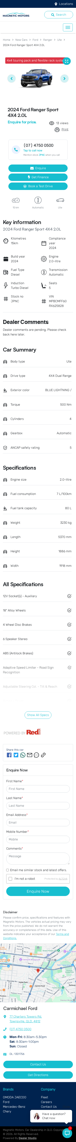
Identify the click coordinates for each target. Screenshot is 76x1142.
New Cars (21, 40)
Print (65, 129)
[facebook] (9, 755)
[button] (68, 27)
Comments (14, 848)
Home (6, 40)
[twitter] (16, 755)
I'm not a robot (25, 879)
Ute (59, 40)
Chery (7, 1111)
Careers (46, 1102)
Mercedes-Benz (14, 1107)
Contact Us (38, 1064)
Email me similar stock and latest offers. (38, 870)
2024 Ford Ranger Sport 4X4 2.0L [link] (24, 45)
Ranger (47, 40)
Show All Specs (38, 715)
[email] (30, 755)
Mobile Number (17, 832)
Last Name (14, 798)
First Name (14, 781)
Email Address (17, 815)
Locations (66, 4)
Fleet (44, 1097)
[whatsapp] (23, 755)
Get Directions (38, 1075)
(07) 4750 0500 (20, 1029)
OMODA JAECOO (14, 1097)
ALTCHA (63, 878)
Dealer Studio (28, 1138)
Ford (35, 40)
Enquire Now (38, 891)
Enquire (40, 168)
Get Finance (40, 177)
